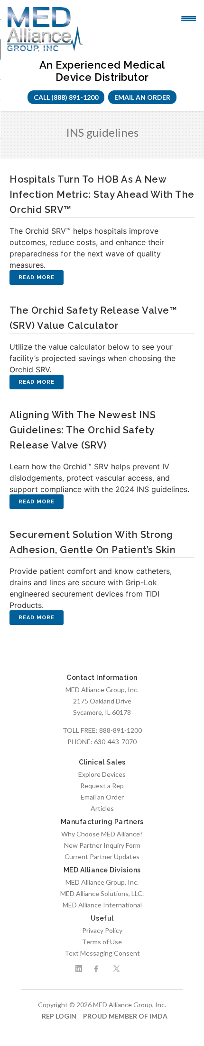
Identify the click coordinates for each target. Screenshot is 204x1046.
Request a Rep (102, 786)
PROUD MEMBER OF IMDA (125, 1016)
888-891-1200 (120, 730)
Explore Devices (102, 774)
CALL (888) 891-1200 (66, 97)
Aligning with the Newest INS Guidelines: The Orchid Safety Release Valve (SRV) (82, 430)
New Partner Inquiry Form (102, 845)
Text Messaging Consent (102, 953)
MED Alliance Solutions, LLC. (102, 893)
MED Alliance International (102, 905)
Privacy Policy (102, 930)
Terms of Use (102, 942)
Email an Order (142, 97)
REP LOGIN (59, 1016)
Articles (102, 808)
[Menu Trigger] (188, 18)
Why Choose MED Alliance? (102, 834)
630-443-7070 (115, 742)
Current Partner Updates (102, 857)
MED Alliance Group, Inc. (102, 882)
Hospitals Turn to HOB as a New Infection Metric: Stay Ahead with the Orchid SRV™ (102, 194)
